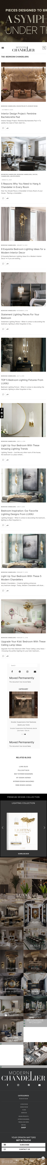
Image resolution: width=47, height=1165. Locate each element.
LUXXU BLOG (23, 766)
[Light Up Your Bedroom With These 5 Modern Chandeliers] (23, 551)
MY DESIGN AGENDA (23, 777)
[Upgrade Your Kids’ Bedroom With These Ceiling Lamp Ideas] (23, 616)
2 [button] (23, 734)
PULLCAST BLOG (23, 770)
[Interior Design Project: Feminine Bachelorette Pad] (23, 82)
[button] (44, 827)
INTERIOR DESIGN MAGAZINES (23, 781)
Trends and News (23, 1122)
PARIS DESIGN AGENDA (23, 785)
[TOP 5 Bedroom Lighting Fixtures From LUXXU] (23, 355)
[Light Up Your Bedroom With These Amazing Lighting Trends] (23, 420)
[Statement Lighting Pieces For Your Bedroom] (23, 289)
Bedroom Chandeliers (8, 106)
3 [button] (25, 734)
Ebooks (23, 1125)
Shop (23, 1127)
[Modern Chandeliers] (23, 47)
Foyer (24, 1109)
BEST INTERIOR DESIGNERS (23, 774)
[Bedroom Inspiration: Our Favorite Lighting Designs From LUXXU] (23, 485)
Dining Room (24, 1107)
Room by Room (32, 106)
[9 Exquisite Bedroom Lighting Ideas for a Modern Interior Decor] (23, 224)
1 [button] (22, 734)
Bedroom (24, 1112)
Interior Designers (23, 1119)
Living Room (24, 1104)
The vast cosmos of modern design (23, 722)
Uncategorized (15, 176)
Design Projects (21, 106)
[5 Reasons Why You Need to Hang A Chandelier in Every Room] (23, 154)
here (29, 682)
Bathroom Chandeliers (8, 174)
